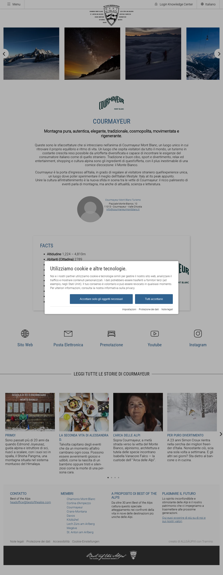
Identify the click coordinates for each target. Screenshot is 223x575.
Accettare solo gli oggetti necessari (101, 299)
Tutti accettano (154, 299)
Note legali (167, 309)
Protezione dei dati (149, 309)
